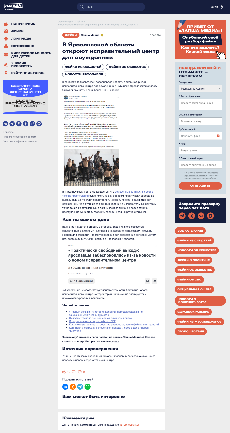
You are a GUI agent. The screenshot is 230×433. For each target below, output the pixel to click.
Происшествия (190, 331)
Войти (214, 6)
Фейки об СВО (189, 279)
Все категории (190, 230)
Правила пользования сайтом (19, 137)
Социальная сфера (194, 289)
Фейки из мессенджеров (199, 321)
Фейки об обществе (127, 67)
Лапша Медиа (90, 35)
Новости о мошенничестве (191, 301)
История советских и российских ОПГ (92, 321)
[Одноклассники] (73, 387)
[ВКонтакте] (65, 387)
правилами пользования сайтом (200, 178)
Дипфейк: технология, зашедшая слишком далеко (100, 318)
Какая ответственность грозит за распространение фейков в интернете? (114, 324)
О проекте (8, 132)
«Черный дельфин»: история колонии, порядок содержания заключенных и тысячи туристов (106, 313)
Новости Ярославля (84, 74)
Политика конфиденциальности (20, 141)
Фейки (71, 35)
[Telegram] (80, 387)
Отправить (200, 185)
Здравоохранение (193, 311)
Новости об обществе (196, 250)
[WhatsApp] (88, 387)
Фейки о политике (193, 260)
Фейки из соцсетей (83, 67)
